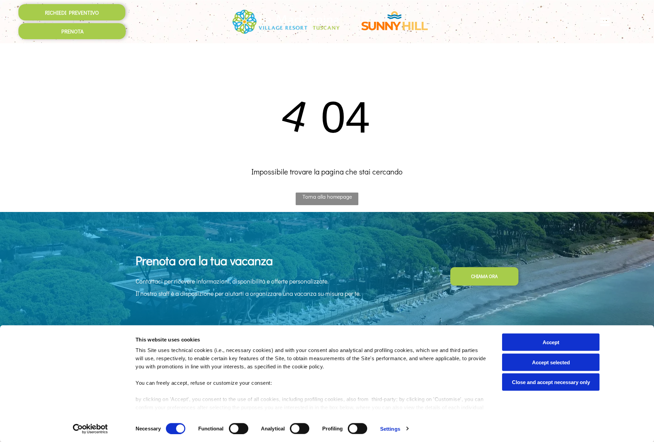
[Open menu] (605, 22)
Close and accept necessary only (551, 382)
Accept (551, 342)
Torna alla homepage (327, 196)
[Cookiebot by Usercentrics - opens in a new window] (90, 429)
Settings (390, 428)
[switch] (238, 428)
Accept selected (551, 362)
